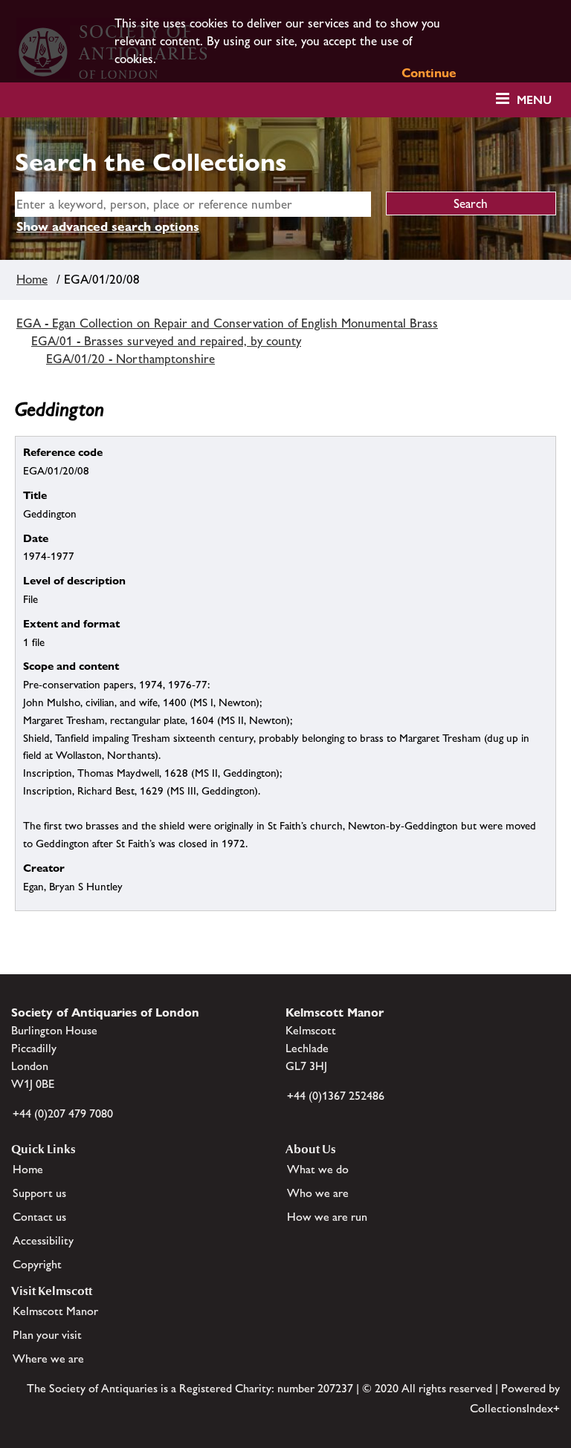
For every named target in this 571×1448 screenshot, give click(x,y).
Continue (429, 72)
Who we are (318, 1193)
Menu (534, 100)
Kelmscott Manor (55, 1311)
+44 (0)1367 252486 (335, 1096)
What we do (318, 1169)
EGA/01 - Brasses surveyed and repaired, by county (166, 340)
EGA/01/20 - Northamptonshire (130, 358)
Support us (39, 1193)
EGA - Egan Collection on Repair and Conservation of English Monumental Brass (227, 323)
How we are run (327, 1217)
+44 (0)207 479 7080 (63, 1113)
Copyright (37, 1264)
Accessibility (43, 1240)
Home (32, 279)
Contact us (39, 1217)
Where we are (48, 1358)
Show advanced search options (107, 226)
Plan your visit (47, 1335)
